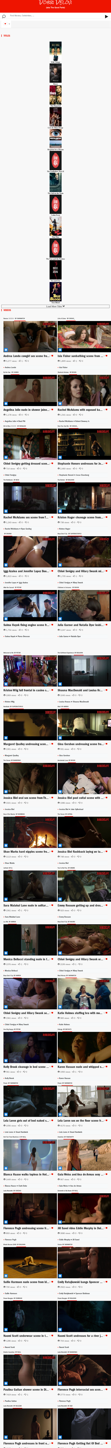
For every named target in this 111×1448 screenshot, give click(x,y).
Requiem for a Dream (56, 150)
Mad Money (61, 975)
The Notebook (8, 480)
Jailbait (5, 868)
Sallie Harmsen (11, 1293)
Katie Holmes (64, 1024)
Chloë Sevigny (10, 475)
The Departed (55, 106)
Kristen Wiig (9, 701)
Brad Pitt (21, 421)
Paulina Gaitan (11, 1401)
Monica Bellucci (11, 970)
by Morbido (20, 814)
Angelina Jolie (11, 421)
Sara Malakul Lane (12, 917)
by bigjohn (70, 480)
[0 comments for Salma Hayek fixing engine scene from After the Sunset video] (51, 624)
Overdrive (60, 1137)
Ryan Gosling (26, 529)
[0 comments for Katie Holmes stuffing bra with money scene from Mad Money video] (106, 1012)
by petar (18, 587)
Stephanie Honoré (66, 475)
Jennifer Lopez (11, 582)
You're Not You (62, 868)
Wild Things (55, 62)
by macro (71, 922)
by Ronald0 (21, 426)
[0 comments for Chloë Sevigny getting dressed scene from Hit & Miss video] (51, 463)
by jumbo (15, 372)
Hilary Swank (78, 582)
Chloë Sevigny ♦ (66, 970)
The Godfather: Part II (55, 171)
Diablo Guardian (9, 1352)
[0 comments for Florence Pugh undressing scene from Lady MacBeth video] (51, 1228)
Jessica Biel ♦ (65, 809)
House (55, 84)
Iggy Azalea (23, 582)
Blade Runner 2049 (9, 1244)
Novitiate (6, 707)
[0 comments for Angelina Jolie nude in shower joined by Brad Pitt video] (51, 409)
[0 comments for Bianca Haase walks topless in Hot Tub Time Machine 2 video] (51, 1174)
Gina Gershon (64, 755)
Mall (59, 707)
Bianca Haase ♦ (11, 1186)
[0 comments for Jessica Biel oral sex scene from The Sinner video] (51, 797)
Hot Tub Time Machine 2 (11, 1137)
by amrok (65, 707)
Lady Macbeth (8, 1191)
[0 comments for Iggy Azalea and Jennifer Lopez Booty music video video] (51, 571)
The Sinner (6, 760)
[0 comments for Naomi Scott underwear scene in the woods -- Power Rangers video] (51, 1335)
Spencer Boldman (82, 1293)
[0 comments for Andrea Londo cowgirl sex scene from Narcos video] (51, 355)
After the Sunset (8, 587)
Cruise (60, 1244)
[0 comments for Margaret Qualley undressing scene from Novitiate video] (51, 743)
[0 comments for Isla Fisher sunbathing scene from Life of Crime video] (106, 355)
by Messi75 (67, 1029)
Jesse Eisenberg (82, 475)
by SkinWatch (20, 318)
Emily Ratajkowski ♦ (67, 1293)
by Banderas (16, 760)
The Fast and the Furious (55, 259)
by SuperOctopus (74, 534)
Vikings (60, 1029)
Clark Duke (22, 1186)
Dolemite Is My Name (65, 1191)
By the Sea (6, 372)
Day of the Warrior (9, 814)
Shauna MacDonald (81, 701)
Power (5, 1083)
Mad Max (55, 237)
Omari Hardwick (22, 1132)
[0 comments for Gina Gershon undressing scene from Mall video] (106, 743)
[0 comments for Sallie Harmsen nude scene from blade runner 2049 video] (51, 1281)
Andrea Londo (10, 367)
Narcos (5, 318)
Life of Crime (62, 318)
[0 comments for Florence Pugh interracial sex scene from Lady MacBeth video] (106, 1389)
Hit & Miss (7, 426)
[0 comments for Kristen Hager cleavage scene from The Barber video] (106, 517)
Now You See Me (63, 426)
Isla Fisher (63, 367)
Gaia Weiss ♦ (64, 1186)
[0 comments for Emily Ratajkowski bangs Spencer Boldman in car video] (106, 1281)
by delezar (17, 1406)
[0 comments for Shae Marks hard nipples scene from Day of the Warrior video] (51, 851)
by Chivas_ (71, 318)
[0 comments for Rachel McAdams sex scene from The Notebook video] (51, 517)
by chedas (17, 1191)
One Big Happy (8, 1029)
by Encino (8, 534)
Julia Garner (64, 636)
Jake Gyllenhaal (77, 809)
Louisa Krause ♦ (66, 701)
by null (23, 1137)
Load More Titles (54, 306)
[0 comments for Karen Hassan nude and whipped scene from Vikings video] (106, 1066)
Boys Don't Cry (62, 534)
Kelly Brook (9, 1078)
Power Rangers (8, 1298)
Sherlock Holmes (63, 372)
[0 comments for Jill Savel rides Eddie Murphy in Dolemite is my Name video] (106, 1228)
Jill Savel (75, 1239)
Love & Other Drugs (55, 128)
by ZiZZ (70, 1406)
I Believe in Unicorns (64, 587)
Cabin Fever (55, 215)
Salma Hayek (10, 636)
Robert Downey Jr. (82, 421)
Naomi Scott (10, 1347)
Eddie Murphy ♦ (65, 1239)
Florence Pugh (10, 1239)
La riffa (5, 922)
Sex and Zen (55, 281)
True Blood (55, 303)
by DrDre (71, 868)
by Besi (16, 480)
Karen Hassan (64, 1078)
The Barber (61, 480)
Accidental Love (63, 760)
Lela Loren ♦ (10, 1132)
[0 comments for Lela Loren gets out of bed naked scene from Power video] (51, 1120)
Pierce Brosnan (24, 636)
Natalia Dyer (76, 636)
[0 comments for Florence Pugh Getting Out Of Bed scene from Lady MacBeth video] (106, 1443)
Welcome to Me (8, 653)
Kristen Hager (64, 529)
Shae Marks (10, 863)
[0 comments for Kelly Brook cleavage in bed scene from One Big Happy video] (51, 1066)
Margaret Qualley (12, 755)
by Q (10, 868)
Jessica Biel (9, 809)
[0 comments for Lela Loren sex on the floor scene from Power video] (106, 1120)
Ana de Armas (75, 1186)
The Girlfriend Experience (66, 653)
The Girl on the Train (55, 193)
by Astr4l (68, 814)
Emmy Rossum (65, 917)
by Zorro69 (18, 1298)
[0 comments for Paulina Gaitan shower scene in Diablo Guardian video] (51, 1389)
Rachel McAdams (66, 421)
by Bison (73, 372)
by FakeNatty (69, 1137)
